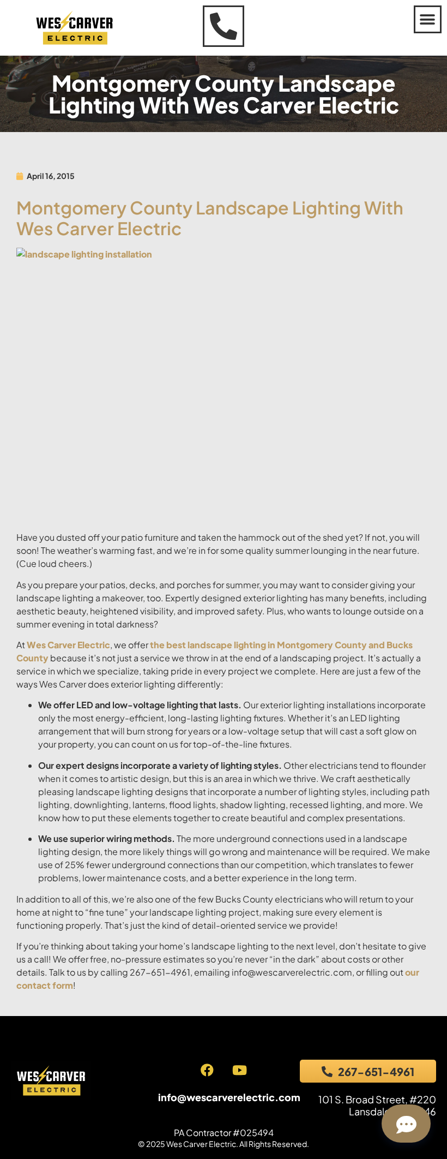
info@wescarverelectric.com (229, 1097)
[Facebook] (207, 1070)
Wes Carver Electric (68, 644)
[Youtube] (239, 1070)
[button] (428, 19)
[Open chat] (406, 1123)
